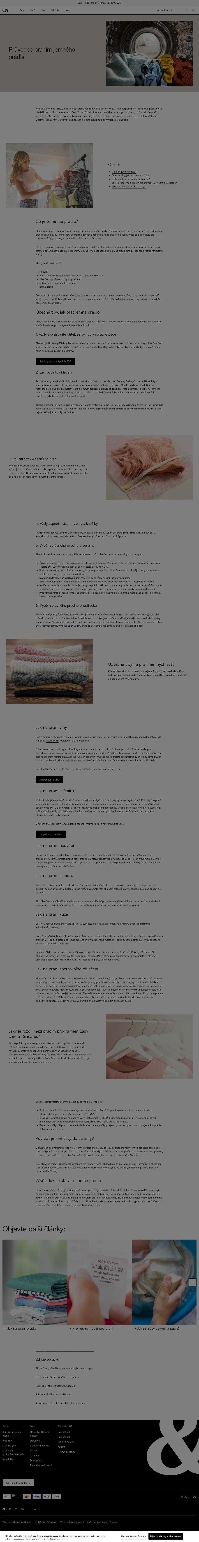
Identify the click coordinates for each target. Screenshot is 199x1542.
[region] (99, 1536)
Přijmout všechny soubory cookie (166, 1536)
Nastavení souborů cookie (133, 1536)
